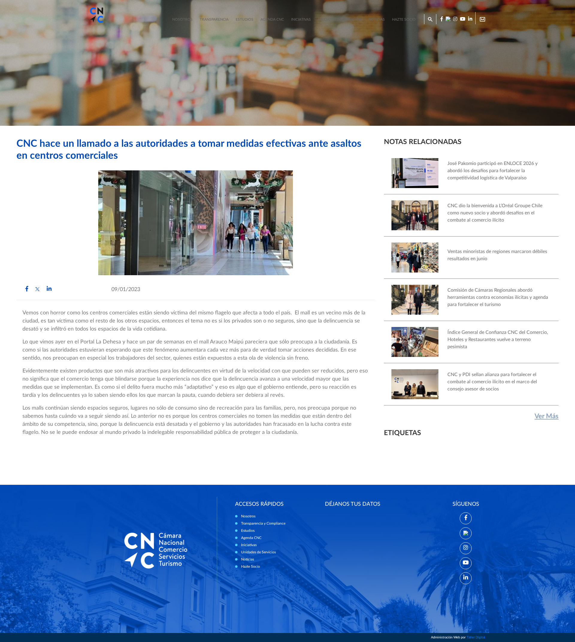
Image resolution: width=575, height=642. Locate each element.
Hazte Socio (250, 566)
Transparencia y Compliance (263, 523)
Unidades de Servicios (339, 19)
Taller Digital (476, 637)
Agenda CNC (272, 19)
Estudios (244, 19)
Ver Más (547, 416)
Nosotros (182, 19)
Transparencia (214, 19)
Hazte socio (404, 19)
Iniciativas (301, 19)
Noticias (376, 19)
